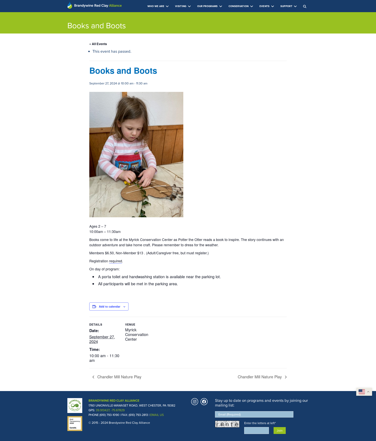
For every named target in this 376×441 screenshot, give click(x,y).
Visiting (181, 6)
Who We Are (156, 6)
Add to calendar (109, 306)
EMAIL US (157, 415)
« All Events (98, 44)
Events (264, 6)
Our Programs (207, 6)
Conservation (239, 6)
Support (286, 6)
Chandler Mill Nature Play (118, 376)
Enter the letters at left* (260, 423)
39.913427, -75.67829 (110, 410)
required (115, 260)
